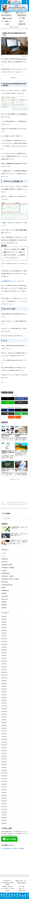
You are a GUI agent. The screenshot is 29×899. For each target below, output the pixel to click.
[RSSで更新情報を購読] (14, 417)
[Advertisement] (14, 490)
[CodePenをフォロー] (7, 413)
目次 (12, 77)
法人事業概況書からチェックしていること (12, 281)
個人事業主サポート (7, 880)
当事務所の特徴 (21, 890)
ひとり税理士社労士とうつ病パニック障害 (12, 848)
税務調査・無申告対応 (7, 886)
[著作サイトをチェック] (7, 410)
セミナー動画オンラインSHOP (7, 888)
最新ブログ (21, 888)
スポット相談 (22, 886)
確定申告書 (5, 392)
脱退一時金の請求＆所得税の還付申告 (7, 883)
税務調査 (11, 392)
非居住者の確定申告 (22, 882)
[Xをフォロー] (21, 410)
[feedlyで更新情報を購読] (21, 413)
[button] (21, 402)
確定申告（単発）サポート (21, 880)
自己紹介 (8, 890)
